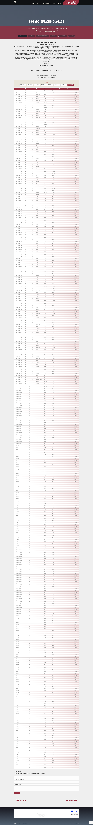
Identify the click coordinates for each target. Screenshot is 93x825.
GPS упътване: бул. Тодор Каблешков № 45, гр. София (42, 811)
